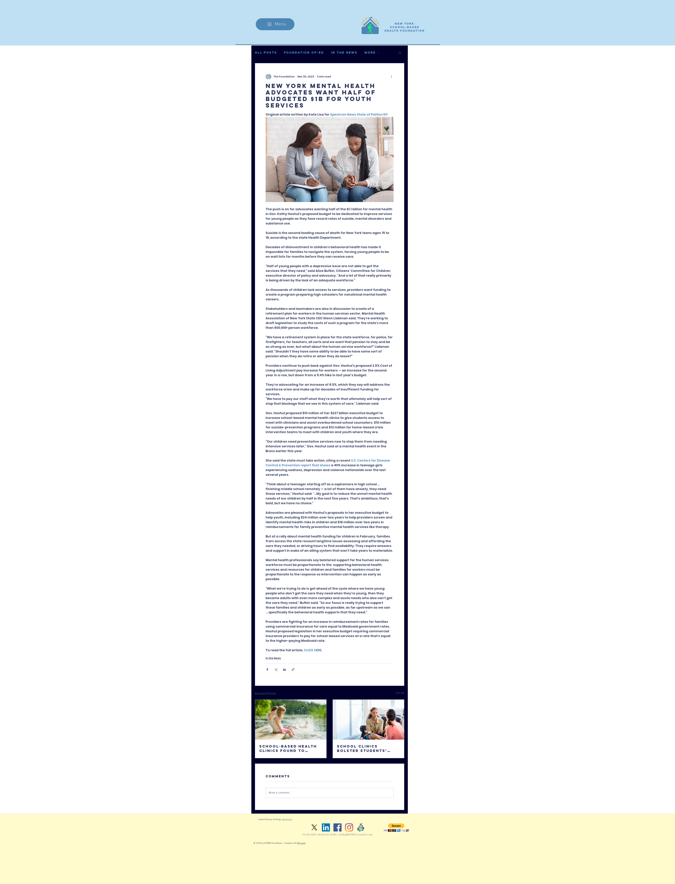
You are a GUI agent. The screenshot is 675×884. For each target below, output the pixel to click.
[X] (314, 827)
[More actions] (391, 76)
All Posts (266, 52)
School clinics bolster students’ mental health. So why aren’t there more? (368, 748)
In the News (344, 52)
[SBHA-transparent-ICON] (361, 827)
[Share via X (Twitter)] (276, 669)
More (370, 52)
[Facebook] (337, 827)
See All (400, 693)
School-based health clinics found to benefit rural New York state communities (288, 748)
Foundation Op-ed (304, 52)
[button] (399, 52)
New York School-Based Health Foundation (404, 27)
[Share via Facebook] (267, 669)
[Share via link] (293, 669)
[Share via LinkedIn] (284, 669)
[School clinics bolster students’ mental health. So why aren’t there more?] (368, 720)
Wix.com (301, 843)
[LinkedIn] (326, 827)
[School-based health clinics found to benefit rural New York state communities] (290, 720)
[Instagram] (349, 827)
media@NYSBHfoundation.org (355, 834)
